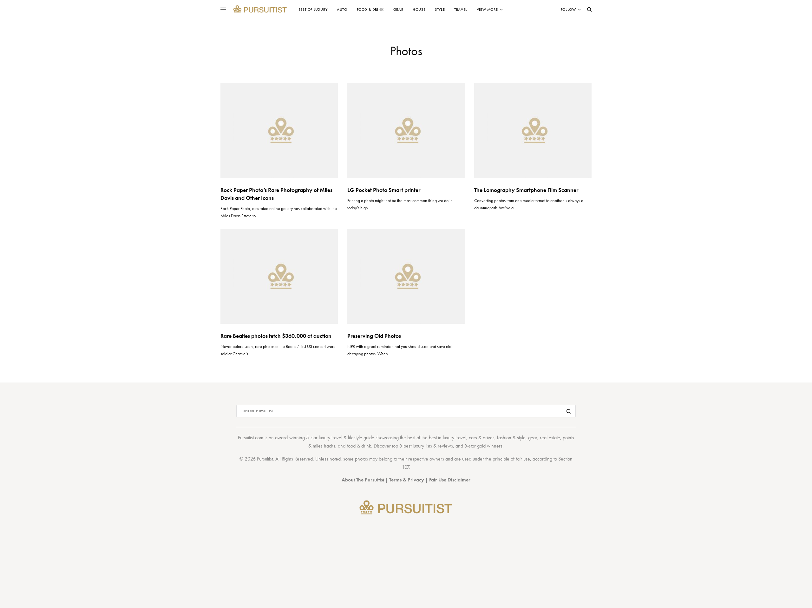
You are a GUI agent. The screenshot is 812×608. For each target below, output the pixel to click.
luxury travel (454, 437)
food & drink (359, 445)
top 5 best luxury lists (412, 445)
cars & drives (481, 437)
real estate (550, 437)
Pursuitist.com (250, 437)
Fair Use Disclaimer (449, 479)
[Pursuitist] (259, 9)
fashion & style (511, 437)
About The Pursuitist (363, 479)
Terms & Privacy (406, 479)
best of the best (422, 437)
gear (532, 437)
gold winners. (490, 445)
